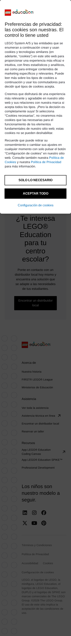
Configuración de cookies (35, 205)
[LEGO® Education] (19, 12)
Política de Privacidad (46, 162)
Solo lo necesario (35, 180)
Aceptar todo (35, 193)
